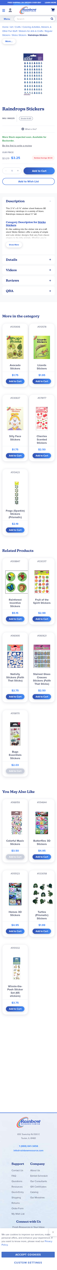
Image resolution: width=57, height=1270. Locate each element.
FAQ (14, 1175)
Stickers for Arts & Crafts (31, 31)
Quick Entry (18, 1192)
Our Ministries (37, 1197)
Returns (16, 1203)
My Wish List (18, 1213)
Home (5, 27)
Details (11, 260)
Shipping (16, 1197)
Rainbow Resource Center (28, 1122)
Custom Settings (28, 1263)
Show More (14, 244)
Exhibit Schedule (39, 1175)
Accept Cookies (28, 1255)
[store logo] (28, 10)
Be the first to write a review (17, 145)
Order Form (17, 1208)
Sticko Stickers (19, 35)
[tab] (9, 41)
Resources (17, 1186)
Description (15, 201)
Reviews (12, 280)
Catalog (34, 1192)
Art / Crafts (15, 27)
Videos (11, 270)
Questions (17, 1181)
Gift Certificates (38, 1186)
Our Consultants (38, 1181)
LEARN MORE (50, 2)
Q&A (10, 291)
